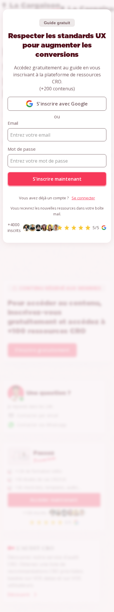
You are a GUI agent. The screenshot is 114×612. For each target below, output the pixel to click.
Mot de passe (22, 149)
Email (13, 123)
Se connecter (83, 198)
